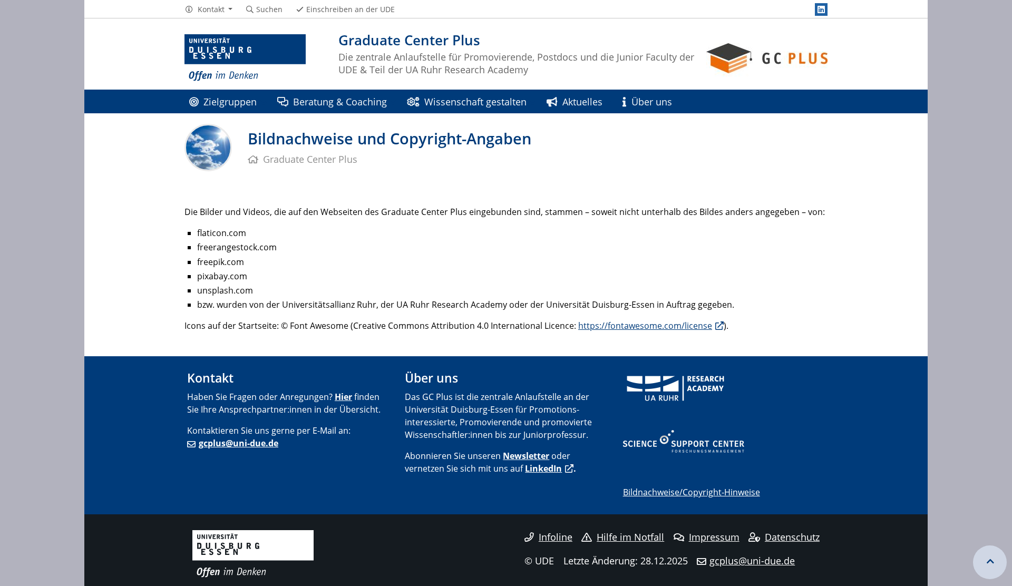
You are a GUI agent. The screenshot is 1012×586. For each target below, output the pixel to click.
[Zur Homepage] (245, 58)
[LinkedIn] (821, 9)
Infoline (555, 537)
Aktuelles (582, 101)
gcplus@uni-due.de (238, 443)
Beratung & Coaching (340, 101)
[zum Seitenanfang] (990, 562)
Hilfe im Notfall (630, 537)
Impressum (714, 537)
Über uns (651, 101)
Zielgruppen (230, 101)
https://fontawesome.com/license (645, 325)
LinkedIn (543, 468)
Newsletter (526, 456)
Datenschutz (792, 537)
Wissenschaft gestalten (475, 101)
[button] (208, 9)
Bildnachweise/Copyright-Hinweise (691, 492)
